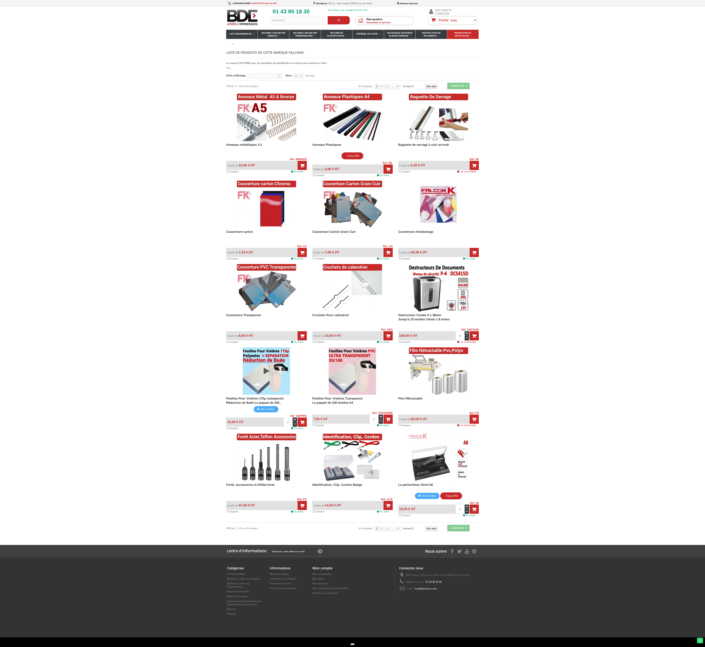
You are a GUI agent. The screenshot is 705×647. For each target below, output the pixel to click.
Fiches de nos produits (283, 588)
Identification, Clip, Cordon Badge (337, 485)
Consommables (236, 574)
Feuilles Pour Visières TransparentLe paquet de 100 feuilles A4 (337, 400)
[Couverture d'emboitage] (438, 204)
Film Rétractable (410, 398)
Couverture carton (239, 232)
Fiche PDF (353, 155)
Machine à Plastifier (238, 591)
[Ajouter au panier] (302, 165)
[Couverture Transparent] (266, 287)
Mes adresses (320, 583)
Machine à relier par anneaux (243, 578)
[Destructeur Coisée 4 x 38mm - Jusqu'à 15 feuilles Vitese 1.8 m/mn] (438, 287)
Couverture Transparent (243, 315)
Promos (231, 614)
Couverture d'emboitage (415, 232)
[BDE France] (245, 17)
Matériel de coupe (237, 596)
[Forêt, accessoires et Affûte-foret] (266, 457)
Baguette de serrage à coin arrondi (423, 145)
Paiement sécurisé (280, 583)
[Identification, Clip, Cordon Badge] (352, 457)
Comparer (233, 171)
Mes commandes (322, 574)
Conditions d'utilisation (283, 578)
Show (288, 75)
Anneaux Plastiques (326, 145)
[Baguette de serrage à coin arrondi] (438, 117)
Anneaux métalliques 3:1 (244, 145)
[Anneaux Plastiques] (352, 117)
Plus (228, 68)
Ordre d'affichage (236, 75)
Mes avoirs (318, 578)
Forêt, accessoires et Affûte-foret (250, 485)
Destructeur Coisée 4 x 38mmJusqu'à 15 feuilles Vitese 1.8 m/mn (423, 317)
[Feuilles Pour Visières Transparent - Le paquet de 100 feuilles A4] (352, 371)
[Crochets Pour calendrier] (352, 287)
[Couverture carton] (266, 204)
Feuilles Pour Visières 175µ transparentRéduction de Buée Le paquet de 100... (255, 400)
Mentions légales (279, 574)
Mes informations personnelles (330, 588)
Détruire (231, 609)
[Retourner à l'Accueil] (232, 44)
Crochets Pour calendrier (330, 315)
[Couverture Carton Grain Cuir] (352, 204)
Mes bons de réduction (325, 593)
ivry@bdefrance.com (426, 588)
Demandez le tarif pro (378, 21)
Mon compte (322, 568)
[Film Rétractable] (438, 371)
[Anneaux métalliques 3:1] (266, 117)
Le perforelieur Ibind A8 (415, 485)
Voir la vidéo (267, 409)
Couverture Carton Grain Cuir (334, 232)
